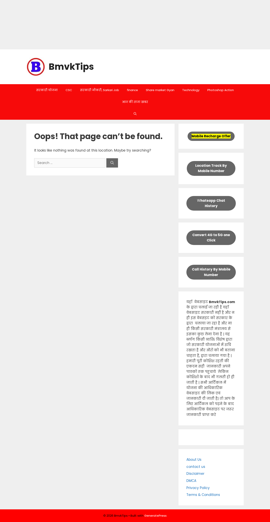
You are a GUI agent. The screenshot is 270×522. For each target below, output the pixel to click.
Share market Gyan (160, 90)
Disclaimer (195, 473)
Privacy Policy (198, 487)
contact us (195, 466)
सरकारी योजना (47, 90)
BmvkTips (71, 66)
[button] (135, 114)
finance (132, 90)
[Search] (112, 163)
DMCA (191, 480)
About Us (193, 459)
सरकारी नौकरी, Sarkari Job (99, 90)
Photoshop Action (220, 90)
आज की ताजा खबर (135, 102)
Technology (190, 90)
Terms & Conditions (203, 494)
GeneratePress (155, 516)
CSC (69, 90)
